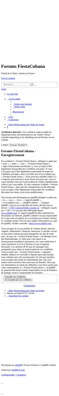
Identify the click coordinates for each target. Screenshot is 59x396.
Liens (3, 89)
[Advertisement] (29, 31)
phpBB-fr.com (18, 370)
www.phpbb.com (9, 213)
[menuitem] (22, 104)
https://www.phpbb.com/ (40, 223)
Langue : (5, 145)
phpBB (18, 365)
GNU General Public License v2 (24, 208)
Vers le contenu (8, 78)
